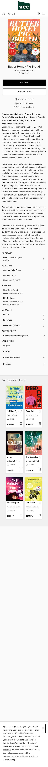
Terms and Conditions (12, 730)
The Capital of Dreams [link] (32, 457)
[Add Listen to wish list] (21, 469)
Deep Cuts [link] (30, 411)
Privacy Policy (33, 730)
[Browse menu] (43, 14)
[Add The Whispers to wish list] (21, 515)
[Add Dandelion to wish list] (39, 515)
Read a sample (24, 92)
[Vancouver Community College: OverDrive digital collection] (24, 5)
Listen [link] (9, 457)
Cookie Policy (9, 759)
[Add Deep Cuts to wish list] (39, 424)
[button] (24, 83)
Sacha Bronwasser (15, 461)
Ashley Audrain (14, 507)
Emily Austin (13, 415)
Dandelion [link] (30, 503)
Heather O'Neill (33, 461)
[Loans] (38, 14)
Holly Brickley (33, 415)
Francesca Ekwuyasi (25, 70)
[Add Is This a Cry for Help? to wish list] (21, 424)
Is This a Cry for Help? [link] (13, 411)
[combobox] (18, 14)
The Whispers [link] (13, 503)
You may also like (12, 380)
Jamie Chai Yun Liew (34, 507)
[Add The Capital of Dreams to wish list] (39, 469)
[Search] (3, 14)
